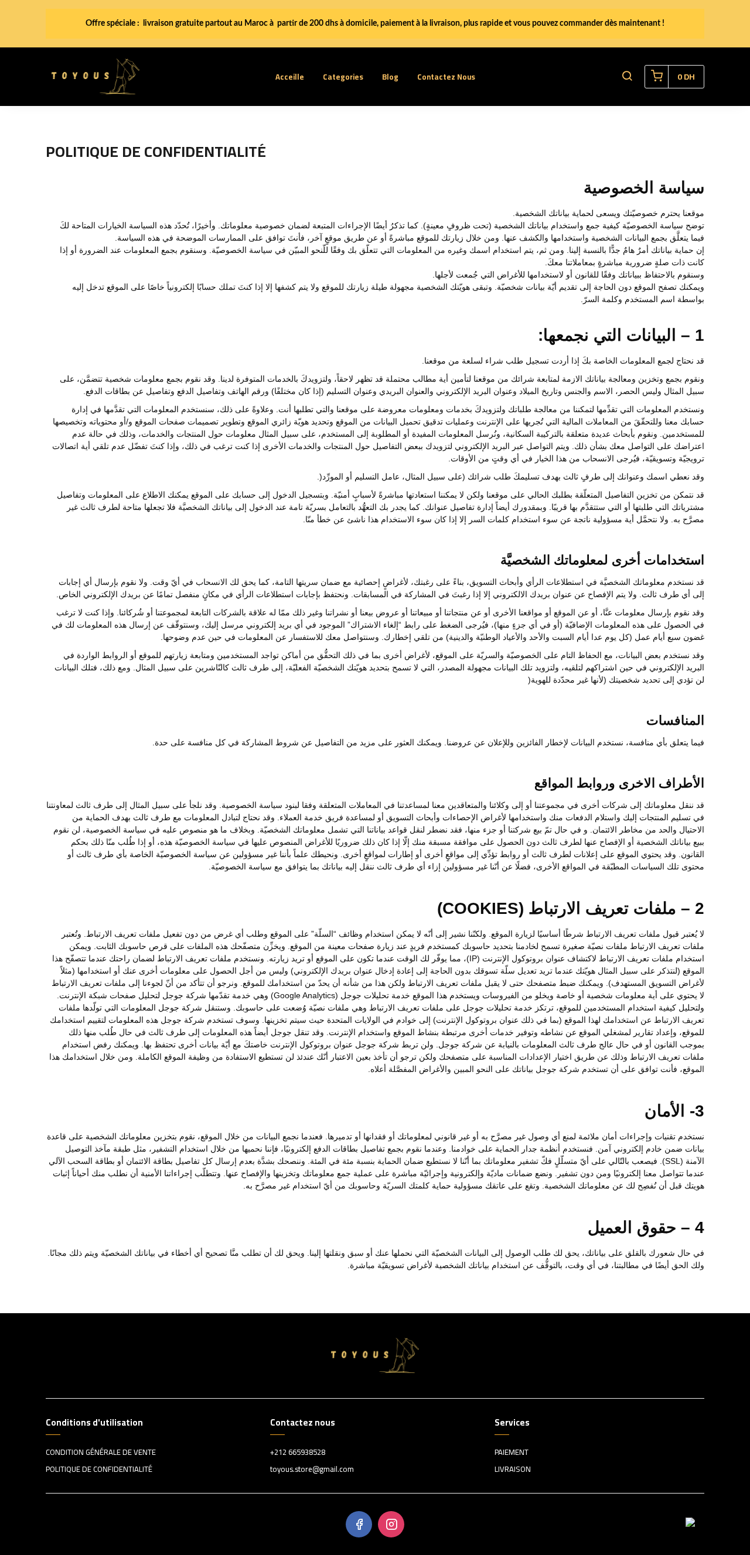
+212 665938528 (297, 1452)
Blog (390, 77)
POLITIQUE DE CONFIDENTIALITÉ (99, 1469)
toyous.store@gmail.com (312, 1469)
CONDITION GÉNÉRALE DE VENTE (101, 1452)
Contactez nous (446, 77)
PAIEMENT (512, 1452)
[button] (627, 76)
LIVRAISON (513, 1469)
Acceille (289, 77)
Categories (343, 77)
